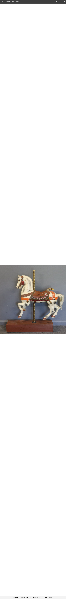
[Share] (60, 2)
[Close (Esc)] (64, 2)
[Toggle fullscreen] (57, 2)
